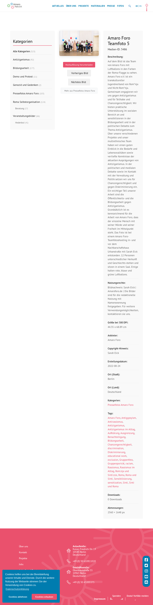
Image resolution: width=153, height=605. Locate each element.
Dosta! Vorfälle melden (138, 595)
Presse (111, 5)
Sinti (125, 482)
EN (140, 6)
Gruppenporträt (116, 463)
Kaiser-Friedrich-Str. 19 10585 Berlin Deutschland (84, 550)
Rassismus (113, 467)
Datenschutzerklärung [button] (17, 589)
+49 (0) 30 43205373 (83, 582)
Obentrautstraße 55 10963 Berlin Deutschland (83, 572)
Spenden (116, 595)
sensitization (115, 482)
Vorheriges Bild (79, 73)
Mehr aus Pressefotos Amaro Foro (79, 90)
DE (137, 6)
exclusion (113, 459)
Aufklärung (113, 433)
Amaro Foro (114, 417)
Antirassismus (115, 421)
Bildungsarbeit (116, 440)
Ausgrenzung (127, 433)
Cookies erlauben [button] (44, 597)
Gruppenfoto (126, 459)
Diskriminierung (116, 452)
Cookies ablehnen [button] (18, 597)
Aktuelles (58, 5)
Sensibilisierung (122, 478)
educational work (117, 455)
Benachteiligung (117, 436)
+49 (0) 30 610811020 (84, 561)
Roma (121, 475)
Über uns (71, 5)
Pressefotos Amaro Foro (120, 404)
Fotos (120, 5)
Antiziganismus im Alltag (121, 429)
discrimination (115, 448)
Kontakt (23, 552)
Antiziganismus (116, 425)
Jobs (21, 564)
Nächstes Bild (78, 82)
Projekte (83, 5)
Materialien (98, 5)
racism (129, 463)
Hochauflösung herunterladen (79, 64)
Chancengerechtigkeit (120, 444)
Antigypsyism (128, 417)
